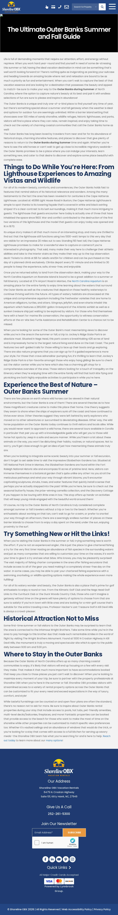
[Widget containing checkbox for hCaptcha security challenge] (55, 842)
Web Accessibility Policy (77, 909)
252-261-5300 (59, 814)
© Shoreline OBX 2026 (20, 909)
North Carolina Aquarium (87, 281)
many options (54, 740)
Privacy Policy (102, 909)
